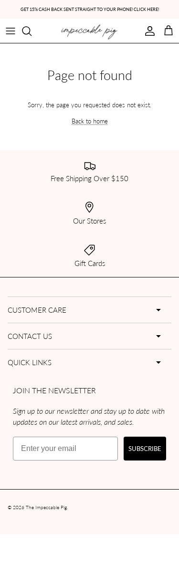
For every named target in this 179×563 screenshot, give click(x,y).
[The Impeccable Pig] (89, 32)
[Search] (31, 30)
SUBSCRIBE (144, 448)
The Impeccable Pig (46, 507)
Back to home (90, 120)
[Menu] (10, 30)
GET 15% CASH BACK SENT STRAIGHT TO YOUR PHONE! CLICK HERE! (90, 9)
